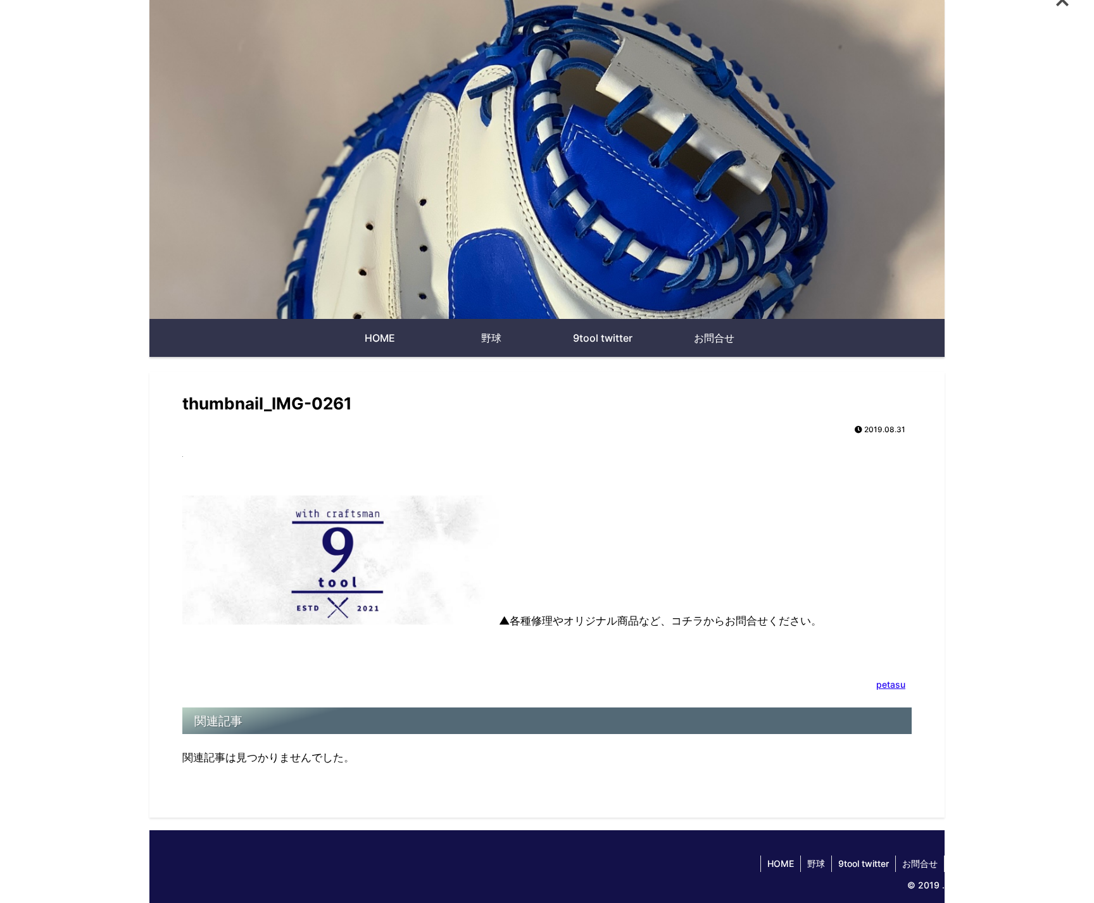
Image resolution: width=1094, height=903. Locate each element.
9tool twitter (863, 863)
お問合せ (920, 863)
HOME (780, 863)
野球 (816, 863)
